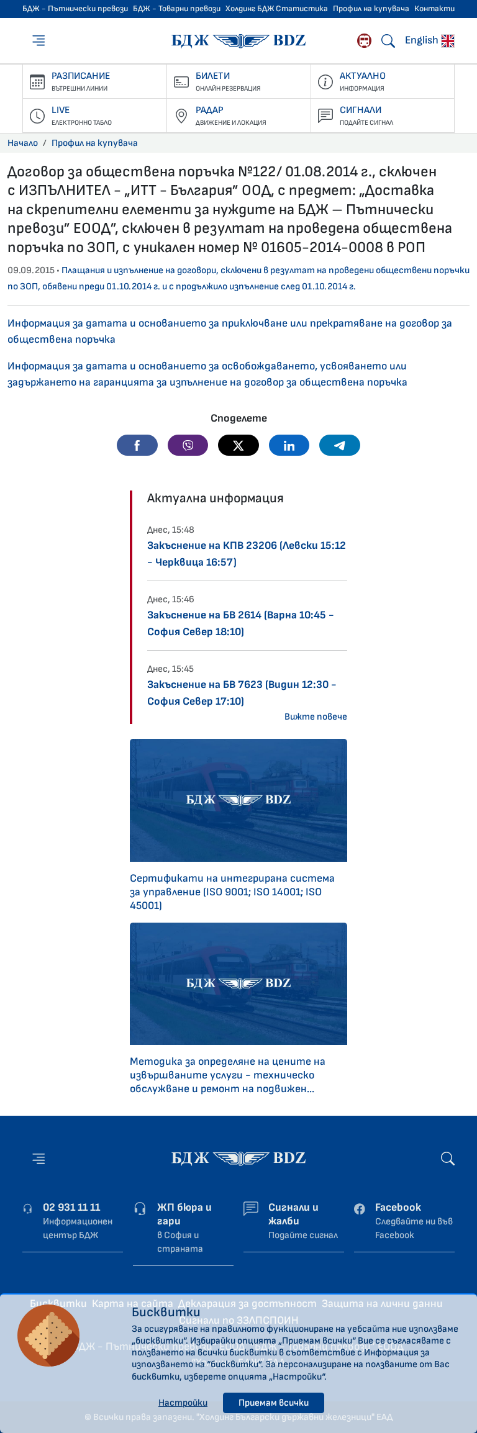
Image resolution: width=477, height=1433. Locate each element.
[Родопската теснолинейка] (364, 41)
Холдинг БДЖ (250, 9)
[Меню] (39, 40)
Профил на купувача (371, 9)
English (423, 40)
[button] (137, 445)
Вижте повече (315, 717)
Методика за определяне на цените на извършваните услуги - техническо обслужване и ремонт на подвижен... (227, 1075)
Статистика (302, 9)
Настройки (182, 1403)
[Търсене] (388, 41)
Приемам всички (273, 1403)
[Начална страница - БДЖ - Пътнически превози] (238, 1158)
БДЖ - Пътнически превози (75, 9)
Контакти (434, 9)
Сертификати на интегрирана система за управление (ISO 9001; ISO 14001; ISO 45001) (232, 892)
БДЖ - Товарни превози (176, 9)
